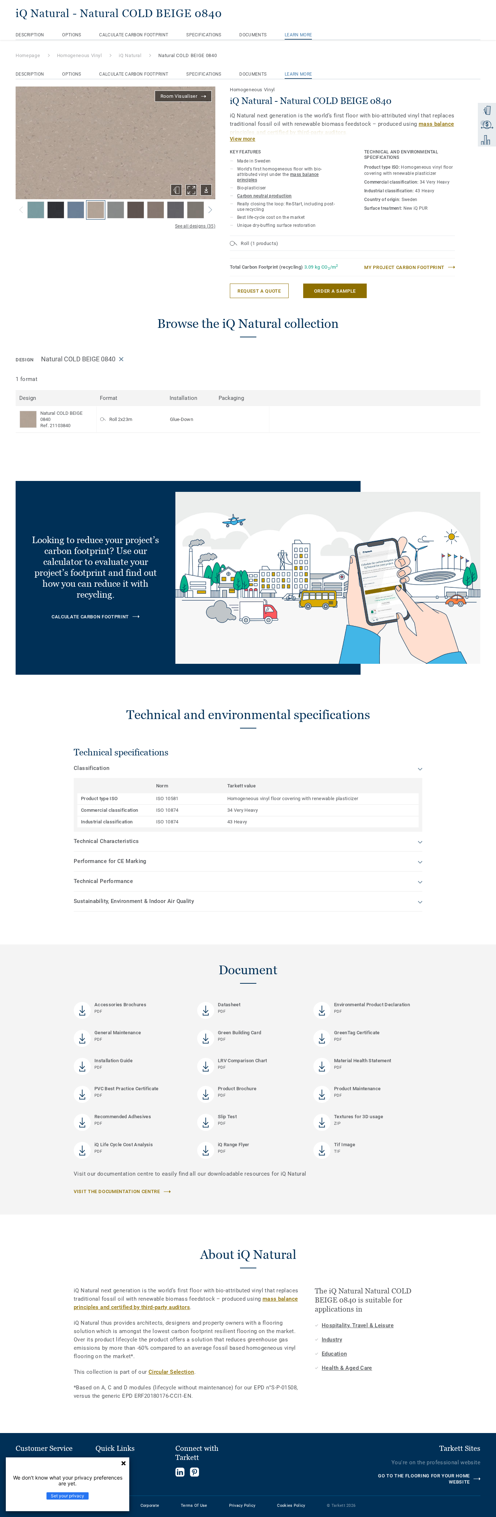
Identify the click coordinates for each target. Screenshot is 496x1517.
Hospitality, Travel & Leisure (358, 1325)
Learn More (298, 34)
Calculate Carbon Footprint (133, 34)
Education (334, 1354)
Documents (253, 34)
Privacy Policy (242, 1505)
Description (30, 34)
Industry (332, 1339)
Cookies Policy (291, 1505)
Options (71, 34)
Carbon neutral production (264, 195)
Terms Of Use (194, 1505)
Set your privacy (67, 1495)
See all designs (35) (195, 226)
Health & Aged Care (347, 1368)
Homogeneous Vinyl (79, 55)
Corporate (150, 1505)
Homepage (28, 55)
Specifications (203, 34)
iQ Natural (130, 55)
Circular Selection (171, 1372)
